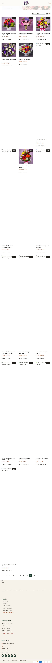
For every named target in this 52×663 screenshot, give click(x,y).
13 (27, 575)
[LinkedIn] (12, 655)
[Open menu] (2, 3)
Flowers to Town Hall (6, 626)
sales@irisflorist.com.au (8, 643)
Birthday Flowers (7, 601)
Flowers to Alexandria (6, 631)
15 (34, 575)
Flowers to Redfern (6, 630)
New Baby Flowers (7, 610)
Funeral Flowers (7, 605)
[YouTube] (15, 655)
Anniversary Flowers (8, 606)
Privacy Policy (14, 660)
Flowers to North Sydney (7, 623)
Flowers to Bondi (5, 625)
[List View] (49, 13)
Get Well (5, 603)
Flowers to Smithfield (6, 628)
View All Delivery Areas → (8, 633)
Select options (6, 39)
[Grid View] (47, 13)
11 (20, 575)
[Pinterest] (9, 655)
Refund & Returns (22, 660)
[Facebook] (3, 655)
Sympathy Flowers (7, 608)
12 (23, 575)
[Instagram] (6, 655)
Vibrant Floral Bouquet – (25, 59)
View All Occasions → (8, 612)
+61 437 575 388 (7, 645)
